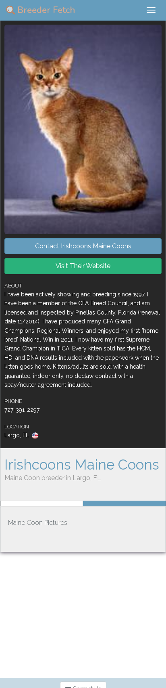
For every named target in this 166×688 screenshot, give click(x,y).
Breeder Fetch (45, 10)
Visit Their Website (83, 266)
